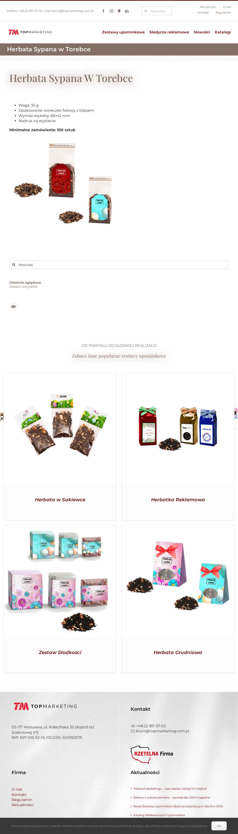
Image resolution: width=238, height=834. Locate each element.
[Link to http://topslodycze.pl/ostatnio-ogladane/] (13, 307)
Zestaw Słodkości (60, 652)
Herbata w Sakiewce (60, 499)
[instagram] (111, 11)
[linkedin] (127, 11)
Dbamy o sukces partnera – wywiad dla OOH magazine (171, 797)
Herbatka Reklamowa (178, 499)
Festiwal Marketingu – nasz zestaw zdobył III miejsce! (170, 788)
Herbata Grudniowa (178, 652)
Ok (219, 826)
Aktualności (22, 805)
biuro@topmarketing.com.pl (73, 11)
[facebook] (103, 11)
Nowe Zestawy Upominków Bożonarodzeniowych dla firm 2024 (178, 806)
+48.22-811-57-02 (30, 11)
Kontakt (19, 794)
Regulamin (22, 800)
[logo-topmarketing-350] (30, 29)
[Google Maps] (119, 11)
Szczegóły (60, 430)
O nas (17, 789)
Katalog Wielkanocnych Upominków (159, 815)
